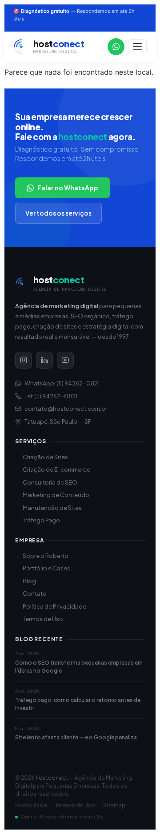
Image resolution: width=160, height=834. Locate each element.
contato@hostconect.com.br (65, 408)
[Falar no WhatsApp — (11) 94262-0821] (116, 46)
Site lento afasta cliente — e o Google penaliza (76, 737)
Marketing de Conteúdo (56, 494)
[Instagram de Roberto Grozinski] (23, 360)
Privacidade (31, 805)
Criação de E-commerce (56, 469)
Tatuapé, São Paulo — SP (58, 421)
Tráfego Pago (41, 520)
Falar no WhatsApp (67, 188)
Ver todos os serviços (58, 213)
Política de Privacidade (54, 606)
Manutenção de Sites (52, 507)
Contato (35, 593)
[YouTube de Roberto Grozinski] (65, 360)
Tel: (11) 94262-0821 (50, 396)
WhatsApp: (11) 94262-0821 (62, 383)
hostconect (52, 777)
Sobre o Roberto (45, 555)
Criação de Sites (45, 457)
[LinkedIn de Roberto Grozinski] (44, 360)
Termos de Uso (43, 618)
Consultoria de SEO (50, 482)
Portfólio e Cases (46, 568)
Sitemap (114, 805)
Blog (29, 581)
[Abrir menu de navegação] (137, 46)
